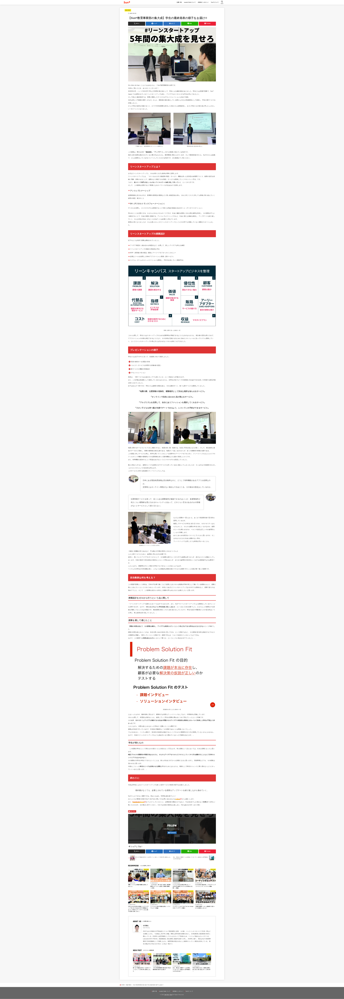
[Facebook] (172, 832)
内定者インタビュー (203, 2)
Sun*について (215, 2)
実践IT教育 (128, 10)
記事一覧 (179, 2)
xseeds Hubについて (190, 2)
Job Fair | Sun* (168, 994)
